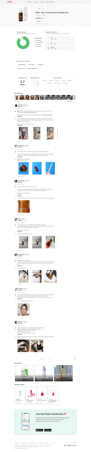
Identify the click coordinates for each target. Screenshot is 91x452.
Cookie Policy (41, 443)
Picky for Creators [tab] (50, 2)
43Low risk (38, 40)
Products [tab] (30, 2)
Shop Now (39, 21)
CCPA (53, 443)
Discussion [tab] (42, 2)
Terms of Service (24, 443)
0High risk (38, 44)
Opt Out (48, 443)
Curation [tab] (36, 2)
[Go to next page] (75, 359)
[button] (71, 101)
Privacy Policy (33, 443)
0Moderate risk (39, 42)
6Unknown (38, 46)
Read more (19, 116)
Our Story (17, 443)
